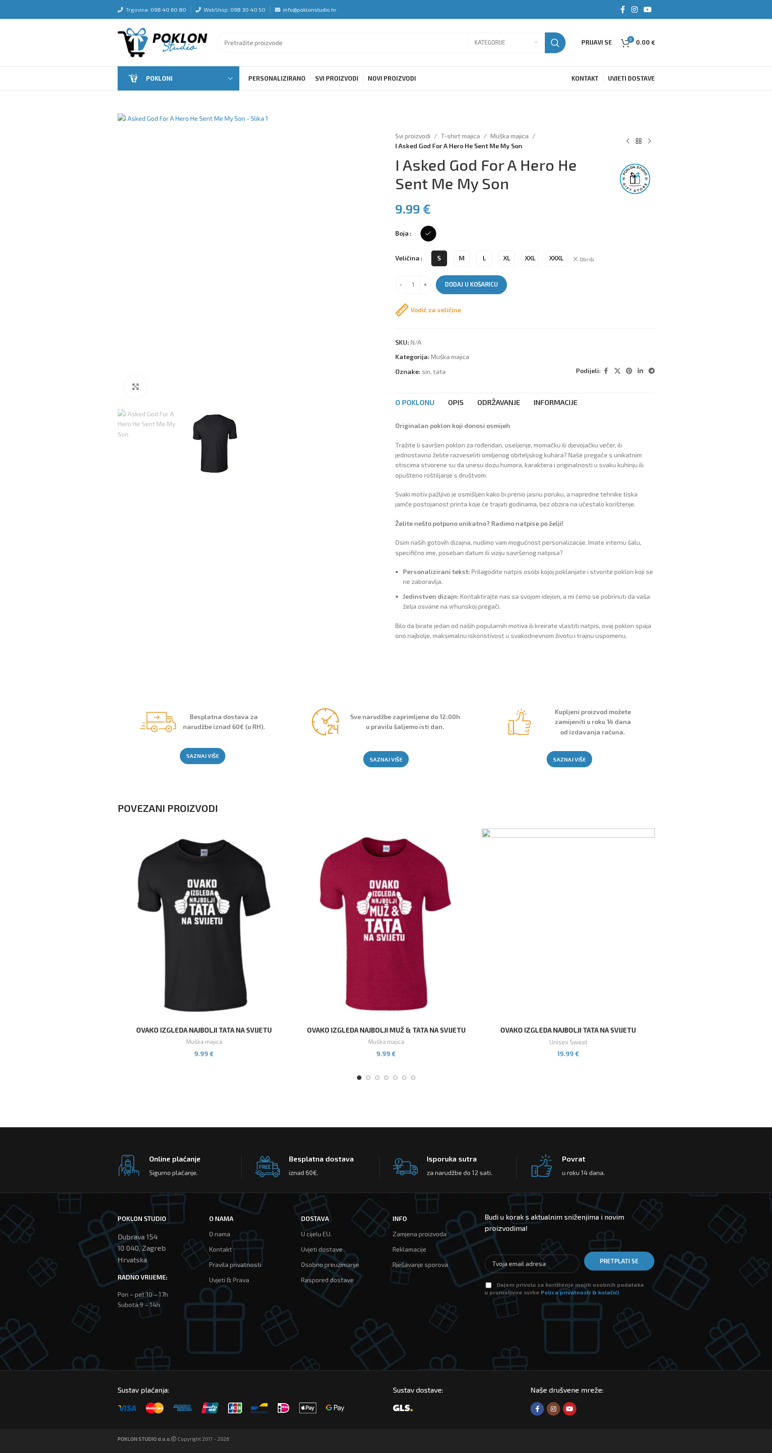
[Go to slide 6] (404, 1077)
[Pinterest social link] (629, 371)
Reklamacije (409, 1249)
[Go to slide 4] (386, 1077)
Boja (402, 233)
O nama (219, 1234)
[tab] (414, 402)
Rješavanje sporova (420, 1264)
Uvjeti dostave (322, 1249)
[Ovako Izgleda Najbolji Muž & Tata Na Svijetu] (386, 925)
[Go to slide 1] (359, 1077)
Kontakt (220, 1249)
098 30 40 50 (247, 9)
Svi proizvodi (412, 136)
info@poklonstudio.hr (310, 9)
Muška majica (509, 136)
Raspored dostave (327, 1280)
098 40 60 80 (168, 9)
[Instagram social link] (634, 9)
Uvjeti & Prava (229, 1280)
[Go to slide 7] (413, 1077)
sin (426, 371)
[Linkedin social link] (640, 371)
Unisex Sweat (568, 1042)
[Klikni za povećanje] (135, 386)
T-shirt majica (460, 136)
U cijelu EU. (316, 1234)
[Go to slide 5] (395, 1077)
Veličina (407, 258)
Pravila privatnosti (235, 1264)
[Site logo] (163, 42)
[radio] (428, 233)
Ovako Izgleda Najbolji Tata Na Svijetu (204, 1030)
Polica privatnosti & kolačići (580, 1292)
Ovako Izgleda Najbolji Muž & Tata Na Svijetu (386, 1030)
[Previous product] (627, 141)
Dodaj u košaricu (471, 284)
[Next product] (649, 141)
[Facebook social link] (622, 9)
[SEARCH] (555, 42)
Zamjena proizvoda (420, 1234)
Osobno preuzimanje (330, 1264)
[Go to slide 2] (368, 1077)
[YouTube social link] (647, 9)
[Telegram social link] (652, 371)
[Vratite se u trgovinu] (638, 141)
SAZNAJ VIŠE (202, 755)
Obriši (587, 259)
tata (439, 371)
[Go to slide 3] (377, 1077)
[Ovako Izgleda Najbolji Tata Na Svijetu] (204, 925)
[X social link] (617, 371)
